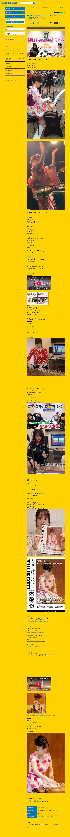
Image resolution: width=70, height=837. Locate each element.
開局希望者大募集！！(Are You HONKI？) (15, 50)
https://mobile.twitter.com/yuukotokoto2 (36, 641)
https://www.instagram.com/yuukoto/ (35, 632)
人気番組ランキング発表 (11, 39)
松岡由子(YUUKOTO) (42, 807)
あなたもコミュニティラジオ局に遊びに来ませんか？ (15, 59)
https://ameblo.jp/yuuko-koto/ (33, 646)
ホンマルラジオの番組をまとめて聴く (14, 43)
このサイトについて (10, 73)
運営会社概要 (9, 70)
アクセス (8, 46)
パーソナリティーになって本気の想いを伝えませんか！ (15, 54)
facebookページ (9, 63)
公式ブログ (8, 66)
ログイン (51, 824)
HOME (28, 7)
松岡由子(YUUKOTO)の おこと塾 (37, 7)
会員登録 (56, 824)
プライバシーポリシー (11, 77)
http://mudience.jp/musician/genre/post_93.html (38, 621)
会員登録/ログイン (15, 22)
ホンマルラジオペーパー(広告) (12, 80)
